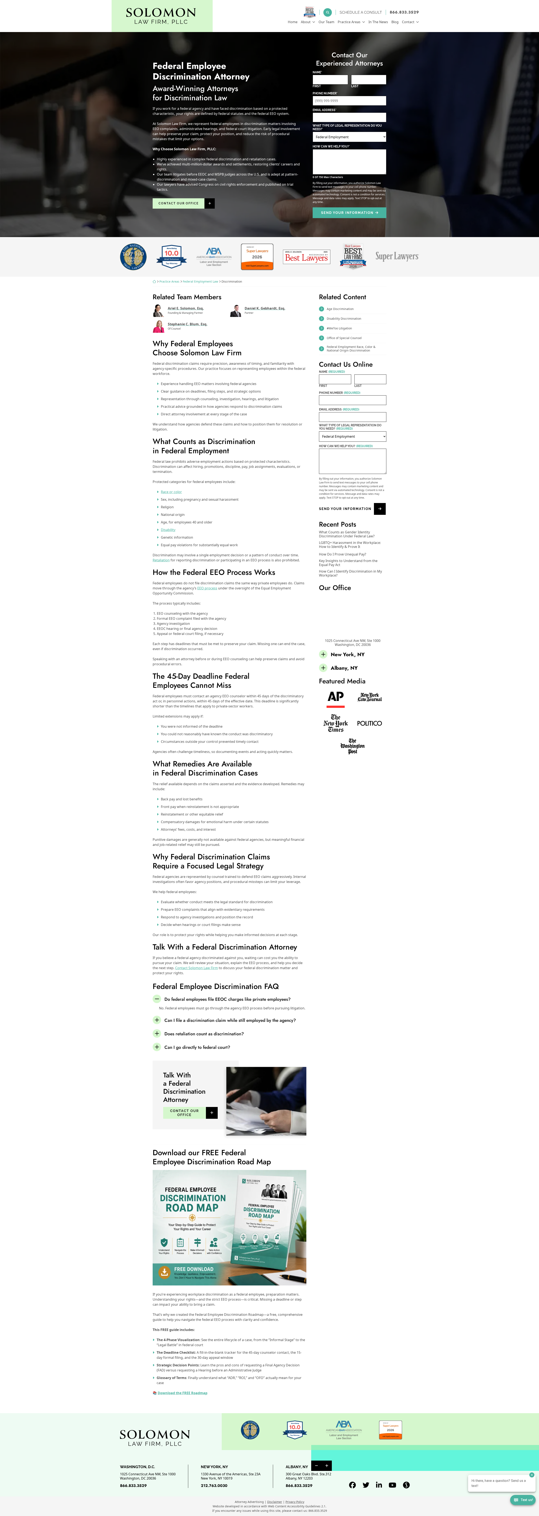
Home (293, 22)
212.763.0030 (214, 1485)
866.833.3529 (404, 12)
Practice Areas (349, 22)
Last (355, 86)
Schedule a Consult (361, 12)
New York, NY (348, 654)
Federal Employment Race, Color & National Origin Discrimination (351, 348)
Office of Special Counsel (344, 338)
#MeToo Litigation (339, 328)
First (317, 86)
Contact (408, 22)
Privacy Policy (295, 1502)
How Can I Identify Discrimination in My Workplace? (350, 573)
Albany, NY (344, 668)
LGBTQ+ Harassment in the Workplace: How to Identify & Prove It (350, 545)
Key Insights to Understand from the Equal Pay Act (348, 563)
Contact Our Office (179, 203)
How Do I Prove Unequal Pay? (342, 554)
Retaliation (161, 560)
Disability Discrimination (344, 319)
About (306, 22)
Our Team (326, 22)
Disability (168, 529)
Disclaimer (274, 1502)
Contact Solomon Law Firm (196, 968)
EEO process (207, 588)
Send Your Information (347, 213)
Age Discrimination (340, 309)
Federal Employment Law (200, 281)
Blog (395, 22)
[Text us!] (523, 1500)
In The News (378, 22)
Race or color (171, 492)
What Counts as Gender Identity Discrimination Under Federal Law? (347, 534)
